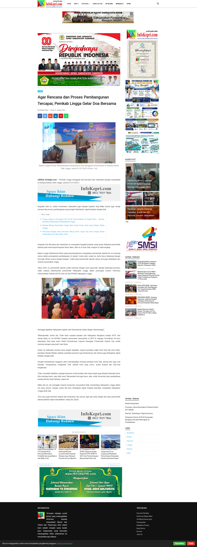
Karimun (130, 441)
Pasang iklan (141, 522)
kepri (129, 453)
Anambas (130, 433)
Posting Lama (114, 465)
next (128, 221)
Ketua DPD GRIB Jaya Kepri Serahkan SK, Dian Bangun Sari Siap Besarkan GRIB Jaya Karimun (147, 288)
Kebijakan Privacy (143, 525)
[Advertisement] (142, 358)
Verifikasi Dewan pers (144, 519)
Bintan (129, 437)
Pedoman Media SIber (145, 516)
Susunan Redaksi (143, 513)
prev (126, 221)
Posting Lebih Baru (45, 465)
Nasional (85, 4)
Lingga (40, 91)
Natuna (129, 449)
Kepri (76, 4)
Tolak (191, 543)
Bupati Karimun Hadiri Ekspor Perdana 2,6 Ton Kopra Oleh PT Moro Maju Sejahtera (147, 312)
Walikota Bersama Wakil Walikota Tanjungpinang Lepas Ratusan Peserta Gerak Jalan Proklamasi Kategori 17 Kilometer (148, 275)
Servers (139, 531)
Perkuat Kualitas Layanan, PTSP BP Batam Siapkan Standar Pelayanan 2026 (146, 263)
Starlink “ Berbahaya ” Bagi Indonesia (139, 413)
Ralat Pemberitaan (132, 403)
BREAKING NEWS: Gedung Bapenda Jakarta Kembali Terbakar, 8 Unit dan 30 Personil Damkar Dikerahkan (148, 300)
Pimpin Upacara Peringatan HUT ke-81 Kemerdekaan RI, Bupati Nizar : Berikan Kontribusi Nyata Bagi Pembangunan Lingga (73, 220)
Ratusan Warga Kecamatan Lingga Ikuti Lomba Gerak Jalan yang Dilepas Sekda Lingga (73, 226)
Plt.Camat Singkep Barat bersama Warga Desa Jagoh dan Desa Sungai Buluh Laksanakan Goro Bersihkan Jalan (73, 233)
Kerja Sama (141, 528)
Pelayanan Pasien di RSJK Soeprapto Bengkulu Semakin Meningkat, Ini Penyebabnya (139, 419)
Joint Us (139, 534)
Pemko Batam (97, 4)
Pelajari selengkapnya (64, 543)
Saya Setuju (179, 543)
